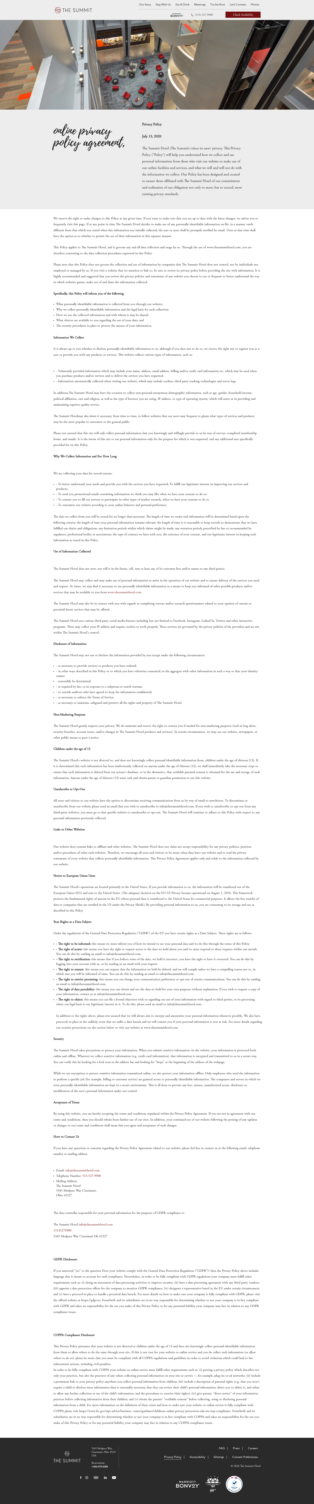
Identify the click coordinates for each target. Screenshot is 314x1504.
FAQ (222, 1448)
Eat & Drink (183, 4)
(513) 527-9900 (204, 15)
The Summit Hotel (73, 10)
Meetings (200, 4)
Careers (253, 1448)
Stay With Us (163, 4)
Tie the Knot (217, 4)
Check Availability (243, 14)
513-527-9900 (91, 1176)
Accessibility (197, 1457)
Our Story (145, 4)
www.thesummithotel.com (124, 592)
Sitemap (219, 1457)
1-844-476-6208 (100, 1467)
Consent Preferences (245, 1457)
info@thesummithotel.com (82, 1170)
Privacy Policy (172, 1457)
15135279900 (62, 1230)
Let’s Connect (238, 4)
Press (236, 1448)
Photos (255, 4)
